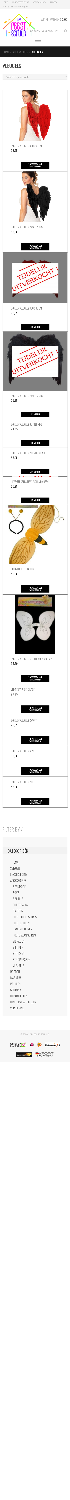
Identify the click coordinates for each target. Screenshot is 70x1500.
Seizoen (15, 868)
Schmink (15, 990)
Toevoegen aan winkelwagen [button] (35, 165)
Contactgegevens (20, 2)
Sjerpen (18, 947)
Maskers (16, 977)
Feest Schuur (41, 1034)
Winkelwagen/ (54, 19)
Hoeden (15, 971)
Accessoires (20, 52)
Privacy (53, 2)
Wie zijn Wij (8, 6)
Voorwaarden (39, 2)
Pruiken (15, 984)
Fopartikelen (18, 996)
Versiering (17, 1008)
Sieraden (18, 941)
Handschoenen (22, 929)
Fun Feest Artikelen (23, 1002)
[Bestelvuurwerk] (24, 1054)
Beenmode (19, 886)
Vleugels (18, 965)
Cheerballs (20, 905)
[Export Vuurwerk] (44, 1054)
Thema (14, 862)
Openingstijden (21, 6)
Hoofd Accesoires (24, 935)
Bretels (18, 898)
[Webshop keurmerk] (18, 1044)
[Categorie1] (52, 1044)
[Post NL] (39, 1044)
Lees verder (35, 326)
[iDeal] (32, 1044)
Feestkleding (18, 874)
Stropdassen (21, 959)
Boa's (16, 892)
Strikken (18, 953)
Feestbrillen (21, 923)
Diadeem (18, 911)
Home (5, 2)
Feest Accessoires (25, 917)
